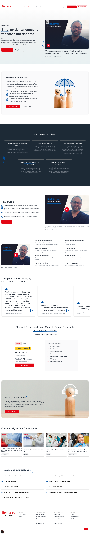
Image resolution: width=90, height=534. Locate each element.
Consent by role (28, 6)
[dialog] (2, 531)
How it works (16, 6)
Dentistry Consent (58, 523)
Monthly (18, 343)
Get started (24, 365)
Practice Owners (40, 518)
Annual (24, 343)
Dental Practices (40, 523)
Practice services (38, 6)
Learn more (7, 222)
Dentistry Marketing (59, 518)
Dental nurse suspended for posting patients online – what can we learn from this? (11, 450)
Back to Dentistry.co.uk (74, 1)
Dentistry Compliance (59, 516)
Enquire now (84, 1)
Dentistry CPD (57, 521)
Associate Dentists (40, 514)
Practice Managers (41, 516)
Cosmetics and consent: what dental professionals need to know (78, 450)
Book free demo (71, 6)
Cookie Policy (23, 529)
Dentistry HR (57, 514)
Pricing (21, 6)
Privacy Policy (15, 529)
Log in (63, 6)
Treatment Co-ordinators (42, 521)
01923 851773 (83, 6)
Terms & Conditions (6, 529)
